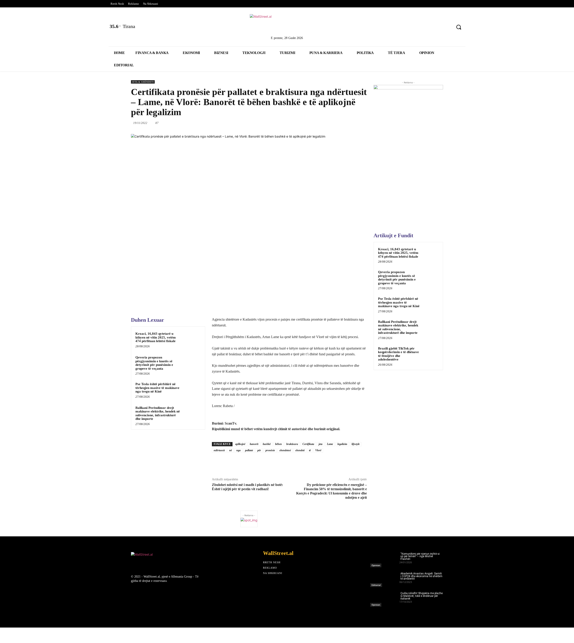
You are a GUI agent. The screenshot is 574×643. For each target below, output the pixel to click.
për (259, 450)
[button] (458, 27)
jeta (320, 444)
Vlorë (318, 450)
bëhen (278, 444)
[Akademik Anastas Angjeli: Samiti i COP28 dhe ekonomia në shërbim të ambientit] (384, 578)
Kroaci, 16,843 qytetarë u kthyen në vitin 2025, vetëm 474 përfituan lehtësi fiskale (155, 337)
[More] (367, 122)
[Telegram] (356, 122)
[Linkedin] (422, 27)
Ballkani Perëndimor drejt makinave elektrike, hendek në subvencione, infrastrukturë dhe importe (157, 413)
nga (238, 450)
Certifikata (308, 444)
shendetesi (285, 450)
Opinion (376, 565)
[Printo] (346, 122)
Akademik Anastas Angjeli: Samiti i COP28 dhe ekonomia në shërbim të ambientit (421, 576)
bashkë (267, 444)
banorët (254, 444)
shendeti (299, 450)
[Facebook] (399, 27)
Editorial (376, 585)
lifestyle (356, 444)
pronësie (270, 450)
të (310, 450)
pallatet (249, 450)
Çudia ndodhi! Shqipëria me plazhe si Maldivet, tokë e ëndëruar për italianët (421, 596)
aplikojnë (240, 444)
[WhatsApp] (315, 122)
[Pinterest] (446, 27)
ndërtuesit (219, 450)
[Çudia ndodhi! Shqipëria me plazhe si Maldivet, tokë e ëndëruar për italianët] (384, 598)
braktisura (292, 444)
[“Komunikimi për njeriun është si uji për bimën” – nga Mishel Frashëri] (384, 558)
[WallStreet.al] (287, 24)
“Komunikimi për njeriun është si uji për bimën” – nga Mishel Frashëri (420, 556)
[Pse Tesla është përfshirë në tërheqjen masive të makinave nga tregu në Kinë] (192, 389)
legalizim (342, 444)
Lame (330, 444)
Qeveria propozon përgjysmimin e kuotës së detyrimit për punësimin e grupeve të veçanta (154, 363)
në (230, 450)
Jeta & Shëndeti (143, 82)
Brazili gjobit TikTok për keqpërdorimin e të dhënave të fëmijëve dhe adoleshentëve (398, 354)
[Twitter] (411, 27)
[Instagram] (434, 27)
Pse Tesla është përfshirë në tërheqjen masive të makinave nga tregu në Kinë (157, 387)
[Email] (336, 122)
